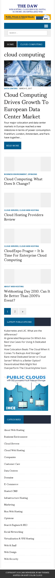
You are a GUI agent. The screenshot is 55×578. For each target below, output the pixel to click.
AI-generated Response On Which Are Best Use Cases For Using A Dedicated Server (25, 342)
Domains (8, 477)
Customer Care (12, 463)
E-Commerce (11, 484)
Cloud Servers (11, 443)
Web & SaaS (10, 545)
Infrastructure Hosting (16, 497)
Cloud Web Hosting (14, 450)
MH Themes (43, 572)
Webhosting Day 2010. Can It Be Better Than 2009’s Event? (27, 295)
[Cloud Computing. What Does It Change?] (27, 169)
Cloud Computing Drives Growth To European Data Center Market (26, 105)
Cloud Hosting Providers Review (23, 216)
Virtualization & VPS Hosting (19, 538)
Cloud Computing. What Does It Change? (23, 181)
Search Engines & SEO (15, 524)
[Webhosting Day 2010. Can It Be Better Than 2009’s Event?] (27, 281)
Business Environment (15, 436)
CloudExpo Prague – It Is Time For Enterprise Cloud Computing (25, 255)
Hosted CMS (10, 490)
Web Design (10, 551)
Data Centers (11, 470)
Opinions (8, 518)
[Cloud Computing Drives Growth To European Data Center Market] (27, 84)
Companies (10, 456)
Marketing (9, 504)
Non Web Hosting (13, 511)
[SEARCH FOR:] (27, 32)
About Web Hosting (14, 429)
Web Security (11, 558)
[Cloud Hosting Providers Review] (27, 205)
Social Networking (13, 531)
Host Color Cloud (33, 575)
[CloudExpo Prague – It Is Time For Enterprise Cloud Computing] (27, 241)
